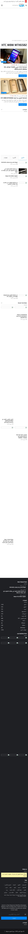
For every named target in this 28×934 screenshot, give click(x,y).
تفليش (25, 889)
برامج (11, 887)
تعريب (6, 887)
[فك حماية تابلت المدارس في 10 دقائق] (5, 756)
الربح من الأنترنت (8, 884)
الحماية (14, 884)
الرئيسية (24, 40)
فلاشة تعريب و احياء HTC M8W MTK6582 (14, 98)
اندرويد (19, 887)
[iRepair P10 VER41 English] (23, 178)
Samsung (22, 627)
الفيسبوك (24, 887)
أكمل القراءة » (23, 75)
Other (23, 625)
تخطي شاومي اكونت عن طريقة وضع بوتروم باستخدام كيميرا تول (7, 420)
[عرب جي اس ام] (18, 5)
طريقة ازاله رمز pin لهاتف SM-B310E (9, 162)
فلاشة (17, 892)
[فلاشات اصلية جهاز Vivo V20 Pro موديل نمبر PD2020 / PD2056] (21, 430)
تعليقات (5, 157)
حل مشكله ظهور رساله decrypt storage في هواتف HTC (11, 296)
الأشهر (22, 157)
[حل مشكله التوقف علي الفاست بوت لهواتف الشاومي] (23, 237)
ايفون (25, 606)
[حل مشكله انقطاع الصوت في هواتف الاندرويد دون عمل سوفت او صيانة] (23, 171)
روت (25, 609)
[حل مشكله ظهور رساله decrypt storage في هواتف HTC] (23, 297)
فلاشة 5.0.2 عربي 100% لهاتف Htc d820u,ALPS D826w (15, 68)
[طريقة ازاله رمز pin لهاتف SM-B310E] (23, 164)
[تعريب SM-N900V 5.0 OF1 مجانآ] (23, 810)
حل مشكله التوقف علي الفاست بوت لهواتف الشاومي (10, 183)
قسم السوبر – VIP (22, 618)
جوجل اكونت (19, 889)
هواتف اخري (23, 629)
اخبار (25, 604)
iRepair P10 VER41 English (11, 176)
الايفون (19, 884)
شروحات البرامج (23, 892)
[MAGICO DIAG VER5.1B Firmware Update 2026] (23, 639)
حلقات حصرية (12, 889)
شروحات (24, 613)
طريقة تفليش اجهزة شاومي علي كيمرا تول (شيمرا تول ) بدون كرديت (7, 541)
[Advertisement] (14, 23)
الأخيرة (14, 157)
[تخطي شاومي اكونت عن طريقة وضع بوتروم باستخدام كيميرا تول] (7, 362)
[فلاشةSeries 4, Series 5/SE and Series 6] (14, 756)
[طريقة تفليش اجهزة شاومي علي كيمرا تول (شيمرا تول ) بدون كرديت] (7, 482)
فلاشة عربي (11, 892)
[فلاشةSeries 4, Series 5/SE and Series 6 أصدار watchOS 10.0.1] (5, 644)
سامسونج (24, 611)
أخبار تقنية (24, 884)
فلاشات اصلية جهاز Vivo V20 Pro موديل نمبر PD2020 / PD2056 (21, 436)
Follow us (24, 869)
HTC (24, 620)
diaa (25, 65)
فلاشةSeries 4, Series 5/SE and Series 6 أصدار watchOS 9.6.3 (21, 316)
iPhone (23, 623)
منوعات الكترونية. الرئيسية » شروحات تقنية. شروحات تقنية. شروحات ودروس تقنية (15, 895)
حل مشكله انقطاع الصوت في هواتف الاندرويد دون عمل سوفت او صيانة (9, 170)
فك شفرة (24, 616)
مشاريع (5, 892)
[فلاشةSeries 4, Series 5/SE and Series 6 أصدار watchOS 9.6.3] (21, 310)
